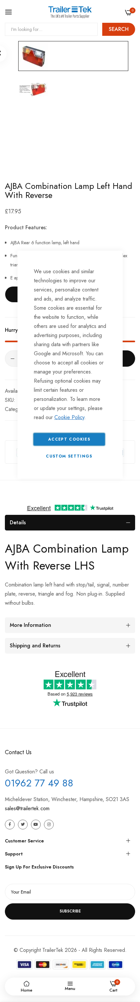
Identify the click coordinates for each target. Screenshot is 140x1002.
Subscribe (70, 911)
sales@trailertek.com (27, 808)
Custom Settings (69, 456)
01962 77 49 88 (39, 783)
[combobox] (51, 29)
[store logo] (69, 12)
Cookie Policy (69, 417)
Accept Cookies (69, 439)
